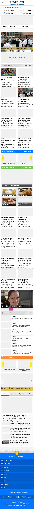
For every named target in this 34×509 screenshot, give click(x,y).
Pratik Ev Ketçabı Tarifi (11, 185)
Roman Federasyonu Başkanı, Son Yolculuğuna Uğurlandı (20, 429)
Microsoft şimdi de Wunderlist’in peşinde (22, 319)
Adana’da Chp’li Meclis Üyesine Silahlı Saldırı (24, 139)
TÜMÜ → (30, 313)
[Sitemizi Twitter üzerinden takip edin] (8, 497)
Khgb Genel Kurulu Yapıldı (18, 422)
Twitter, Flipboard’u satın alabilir (22, 332)
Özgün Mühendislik (9, 163)
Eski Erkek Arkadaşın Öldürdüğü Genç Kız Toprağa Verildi (24, 120)
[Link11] (23, 51)
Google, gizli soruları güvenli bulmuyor (20, 339)
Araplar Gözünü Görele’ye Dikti (22, 218)
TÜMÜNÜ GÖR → (28, 65)
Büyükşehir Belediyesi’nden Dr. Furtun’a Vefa (16, 48)
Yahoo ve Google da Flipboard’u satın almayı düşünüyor (21, 346)
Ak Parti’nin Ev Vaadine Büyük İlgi (8, 280)
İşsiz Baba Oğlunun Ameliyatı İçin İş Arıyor (21, 435)
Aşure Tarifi (6, 204)
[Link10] (21, 51)
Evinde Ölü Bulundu (24, 77)
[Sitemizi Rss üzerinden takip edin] (29, 497)
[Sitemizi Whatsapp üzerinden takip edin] (25, 497)
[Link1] (2, 51)
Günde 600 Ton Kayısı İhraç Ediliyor (24, 239)
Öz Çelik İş (25, 163)
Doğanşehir (13, 394)
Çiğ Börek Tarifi (22, 195)
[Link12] (26, 51)
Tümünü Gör (29, 357)
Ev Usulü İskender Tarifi (23, 203)
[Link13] (28, 51)
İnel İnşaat (25, 26)
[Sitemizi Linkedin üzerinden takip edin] (15, 497)
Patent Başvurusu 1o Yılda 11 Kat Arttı (7, 239)
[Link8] (17, 51)
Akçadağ (21, 394)
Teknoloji (14, 316)
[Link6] (13, 51)
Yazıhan (5, 394)
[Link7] (15, 51)
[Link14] (30, 51)
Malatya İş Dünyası (17, 502)
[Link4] (8, 51)
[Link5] (11, 51)
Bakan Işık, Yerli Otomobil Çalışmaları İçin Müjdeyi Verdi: (24, 280)
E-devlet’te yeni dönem (25, 258)
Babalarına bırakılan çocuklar (25, 370)
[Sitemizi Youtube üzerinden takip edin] (18, 497)
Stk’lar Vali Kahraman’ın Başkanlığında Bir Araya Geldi (8, 140)
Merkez (29, 394)
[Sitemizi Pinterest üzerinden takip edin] (22, 497)
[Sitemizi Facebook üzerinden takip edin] (4, 497)
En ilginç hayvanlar (9, 369)
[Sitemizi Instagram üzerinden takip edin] (11, 497)
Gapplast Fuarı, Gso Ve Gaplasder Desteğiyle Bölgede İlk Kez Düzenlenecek (7, 261)
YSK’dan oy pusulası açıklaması (14, 7)
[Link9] (19, 51)
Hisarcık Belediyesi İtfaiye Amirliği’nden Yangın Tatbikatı (7, 120)
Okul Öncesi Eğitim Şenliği (6, 78)
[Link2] (4, 51)
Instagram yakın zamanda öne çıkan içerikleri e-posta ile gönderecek (21, 326)
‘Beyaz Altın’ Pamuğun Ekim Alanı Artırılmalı (7, 218)
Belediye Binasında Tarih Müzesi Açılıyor (14, 415)
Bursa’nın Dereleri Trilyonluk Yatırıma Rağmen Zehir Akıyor (19, 441)
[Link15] (32, 51)
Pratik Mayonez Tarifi (9, 195)
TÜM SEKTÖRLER (28, 151)
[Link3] (6, 51)
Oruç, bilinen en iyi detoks (12, 306)
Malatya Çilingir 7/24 (9, 26)
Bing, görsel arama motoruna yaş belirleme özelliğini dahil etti (22, 352)
